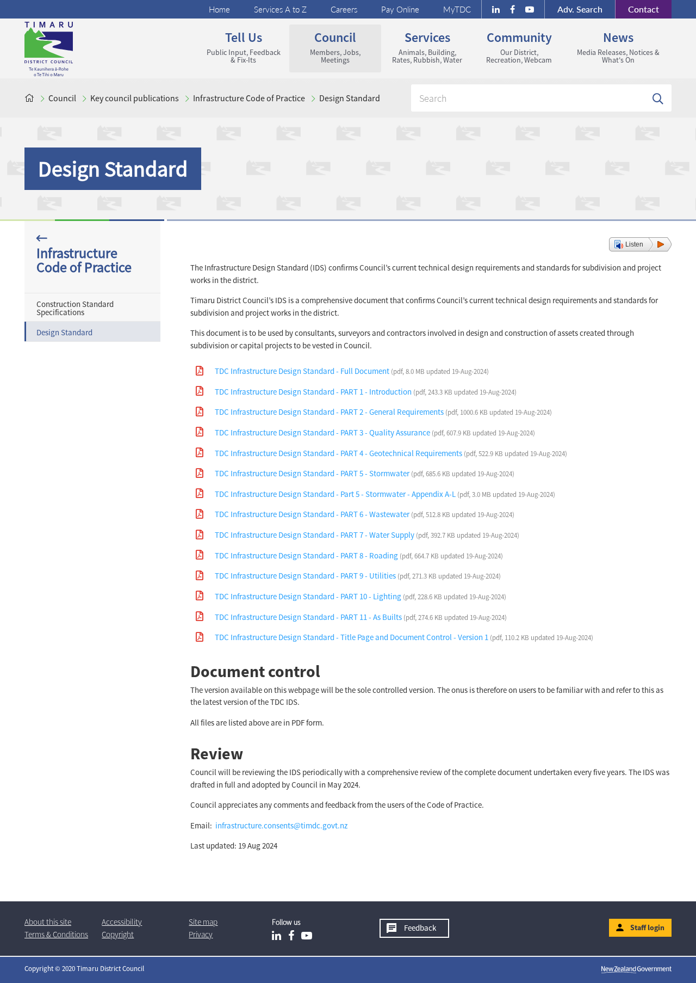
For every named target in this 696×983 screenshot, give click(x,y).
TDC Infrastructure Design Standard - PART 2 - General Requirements (383, 412)
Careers (344, 9)
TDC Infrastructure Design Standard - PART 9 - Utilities (358, 575)
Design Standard (349, 98)
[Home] (29, 98)
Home (219, 9)
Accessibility (122, 922)
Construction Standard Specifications (75, 308)
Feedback (420, 928)
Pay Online (400, 9)
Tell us (239, 47)
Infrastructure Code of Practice (249, 98)
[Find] (658, 98)
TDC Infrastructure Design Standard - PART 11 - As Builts (361, 617)
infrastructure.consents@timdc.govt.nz (281, 825)
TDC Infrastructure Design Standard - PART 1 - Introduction (366, 391)
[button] (640, 244)
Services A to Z (280, 9)
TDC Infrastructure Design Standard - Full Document (352, 371)
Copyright (118, 934)
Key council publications (134, 98)
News (612, 47)
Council (325, 47)
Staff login (647, 927)
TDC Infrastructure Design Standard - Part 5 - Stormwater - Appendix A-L (385, 494)
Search (579, 9)
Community (512, 47)
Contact (637, 9)
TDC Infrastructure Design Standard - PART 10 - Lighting (360, 596)
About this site (47, 922)
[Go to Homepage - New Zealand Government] (636, 968)
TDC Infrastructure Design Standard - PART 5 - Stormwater (364, 473)
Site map (203, 922)
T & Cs (56, 934)
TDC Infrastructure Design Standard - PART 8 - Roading (359, 555)
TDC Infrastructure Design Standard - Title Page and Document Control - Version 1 (404, 637)
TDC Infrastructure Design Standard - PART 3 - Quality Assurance (375, 432)
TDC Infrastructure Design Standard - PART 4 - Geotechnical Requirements (391, 453)
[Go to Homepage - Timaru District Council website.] (91, 49)
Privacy (201, 934)
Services (421, 47)
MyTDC (457, 9)
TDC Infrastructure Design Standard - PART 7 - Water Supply (367, 535)
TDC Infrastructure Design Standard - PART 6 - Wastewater (364, 514)
